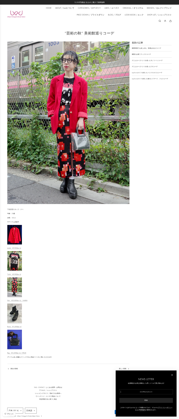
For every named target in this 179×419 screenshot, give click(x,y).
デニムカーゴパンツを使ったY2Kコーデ (145, 66)
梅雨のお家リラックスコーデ (141, 54)
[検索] (159, 21)
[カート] (170, 21)
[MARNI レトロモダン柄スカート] (14, 296)
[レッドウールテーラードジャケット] (14, 244)
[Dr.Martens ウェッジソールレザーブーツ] (14, 322)
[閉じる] (172, 375)
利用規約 (142, 410)
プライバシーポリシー (165, 407)
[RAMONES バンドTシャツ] (14, 270)
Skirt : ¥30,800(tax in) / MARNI (17, 300)
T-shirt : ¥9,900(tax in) (14, 274)
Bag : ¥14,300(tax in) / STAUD (16, 353)
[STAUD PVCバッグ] (14, 349)
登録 (146, 400)
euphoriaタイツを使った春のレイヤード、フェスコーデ (150, 79)
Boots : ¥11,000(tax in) (14, 327)
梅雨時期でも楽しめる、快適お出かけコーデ (146, 48)
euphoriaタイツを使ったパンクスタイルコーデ (147, 73)
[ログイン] (165, 21)
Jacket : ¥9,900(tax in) (14, 248)
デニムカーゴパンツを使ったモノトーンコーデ (147, 60)
